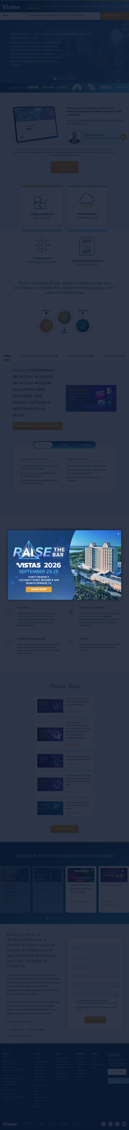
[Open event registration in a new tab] (36, 565)
